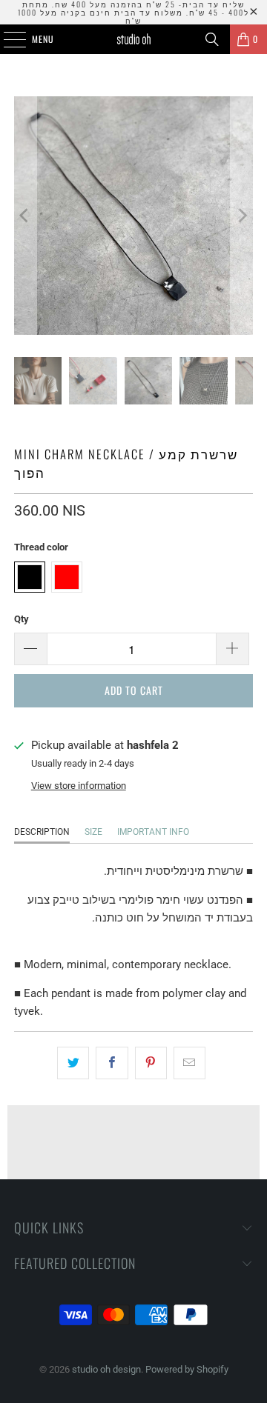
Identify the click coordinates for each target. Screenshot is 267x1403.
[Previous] (25, 215)
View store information (78, 785)
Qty (21, 618)
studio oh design (106, 1369)
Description (42, 832)
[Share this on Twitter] (73, 1063)
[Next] (242, 215)
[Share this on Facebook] (112, 1063)
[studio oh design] (133, 39)
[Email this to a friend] (189, 1063)
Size (93, 832)
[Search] (212, 39)
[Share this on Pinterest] (151, 1063)
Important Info (153, 832)
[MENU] (6, 39)
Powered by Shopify (186, 1369)
